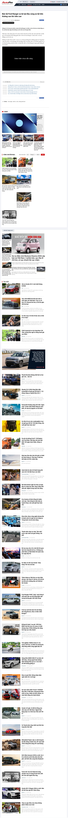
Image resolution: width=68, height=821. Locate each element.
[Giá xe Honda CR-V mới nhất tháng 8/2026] (11, 289)
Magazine (53, 1)
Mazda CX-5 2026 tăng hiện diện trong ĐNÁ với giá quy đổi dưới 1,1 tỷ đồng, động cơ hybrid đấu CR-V (32, 391)
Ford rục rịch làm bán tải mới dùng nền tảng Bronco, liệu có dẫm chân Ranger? (32, 611)
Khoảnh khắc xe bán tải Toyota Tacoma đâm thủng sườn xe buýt (20, 90)
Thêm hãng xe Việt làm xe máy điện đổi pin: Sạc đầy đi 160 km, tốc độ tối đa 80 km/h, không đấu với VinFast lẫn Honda (33, 580)
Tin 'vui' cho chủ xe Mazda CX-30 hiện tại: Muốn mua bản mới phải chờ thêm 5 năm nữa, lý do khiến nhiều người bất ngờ (6, 272)
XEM (43, 154)
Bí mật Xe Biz (64, 4)
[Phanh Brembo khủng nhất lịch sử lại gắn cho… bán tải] (11, 379)
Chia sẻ (42, 20)
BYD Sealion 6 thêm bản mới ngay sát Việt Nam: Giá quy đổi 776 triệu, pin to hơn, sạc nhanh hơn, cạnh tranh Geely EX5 (24, 269)
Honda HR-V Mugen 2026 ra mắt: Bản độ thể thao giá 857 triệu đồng (33, 789)
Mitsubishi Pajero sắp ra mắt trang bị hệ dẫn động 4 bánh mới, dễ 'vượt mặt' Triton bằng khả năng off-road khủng (33, 741)
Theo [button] (23, 81)
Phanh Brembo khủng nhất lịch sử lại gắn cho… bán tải (32, 375)
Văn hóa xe (29, 4)
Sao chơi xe (32, 1)
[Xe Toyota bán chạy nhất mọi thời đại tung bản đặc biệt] (11, 730)
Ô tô (19, 4)
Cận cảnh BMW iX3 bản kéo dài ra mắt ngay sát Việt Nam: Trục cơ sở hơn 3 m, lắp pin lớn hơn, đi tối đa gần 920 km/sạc (33, 301)
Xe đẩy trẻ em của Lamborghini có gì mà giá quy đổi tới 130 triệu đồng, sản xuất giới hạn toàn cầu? (33, 423)
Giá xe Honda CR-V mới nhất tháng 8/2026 (32, 285)
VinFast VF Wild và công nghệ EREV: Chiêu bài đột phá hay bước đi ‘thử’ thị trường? (17, 145)
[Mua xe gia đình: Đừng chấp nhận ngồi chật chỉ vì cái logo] (11, 680)
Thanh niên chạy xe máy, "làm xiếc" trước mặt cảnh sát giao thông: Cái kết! (32, 533)
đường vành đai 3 (22, 101)
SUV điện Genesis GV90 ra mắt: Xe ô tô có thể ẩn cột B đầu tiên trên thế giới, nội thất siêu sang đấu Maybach (32, 757)
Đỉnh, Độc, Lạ (25, 1)
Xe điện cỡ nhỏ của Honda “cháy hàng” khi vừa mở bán (31, 563)
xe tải (17, 101)
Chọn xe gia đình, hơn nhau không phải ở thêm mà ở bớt (32, 804)
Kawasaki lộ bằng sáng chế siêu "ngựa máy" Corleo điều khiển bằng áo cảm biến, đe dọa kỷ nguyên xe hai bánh (33, 406)
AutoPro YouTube (61, 1)
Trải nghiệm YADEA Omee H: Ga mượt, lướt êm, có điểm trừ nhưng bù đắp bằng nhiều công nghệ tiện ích (32, 644)
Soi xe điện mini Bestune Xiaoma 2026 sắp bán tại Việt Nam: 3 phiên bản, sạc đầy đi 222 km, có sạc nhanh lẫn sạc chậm (28, 258)
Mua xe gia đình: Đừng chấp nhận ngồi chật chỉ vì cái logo (37, 118)
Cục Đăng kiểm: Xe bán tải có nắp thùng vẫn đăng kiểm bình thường (21, 85)
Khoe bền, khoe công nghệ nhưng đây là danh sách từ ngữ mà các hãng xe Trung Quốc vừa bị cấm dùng (33, 518)
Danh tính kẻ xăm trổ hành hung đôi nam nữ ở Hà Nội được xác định (32, 471)
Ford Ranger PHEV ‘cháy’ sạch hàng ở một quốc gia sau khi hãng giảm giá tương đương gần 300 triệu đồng (33, 596)
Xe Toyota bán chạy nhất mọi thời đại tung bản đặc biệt (33, 726)
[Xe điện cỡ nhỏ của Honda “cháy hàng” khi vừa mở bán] (11, 567)
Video (6, 111)
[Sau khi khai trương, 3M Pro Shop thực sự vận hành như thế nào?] (24, 179)
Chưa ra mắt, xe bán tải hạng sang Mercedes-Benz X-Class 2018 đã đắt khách (23, 88)
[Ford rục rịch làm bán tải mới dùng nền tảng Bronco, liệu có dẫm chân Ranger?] (11, 614)
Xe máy (43, 4)
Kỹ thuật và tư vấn (36, 4)
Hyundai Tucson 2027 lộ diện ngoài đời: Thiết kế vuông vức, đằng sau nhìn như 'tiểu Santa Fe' (6, 243)
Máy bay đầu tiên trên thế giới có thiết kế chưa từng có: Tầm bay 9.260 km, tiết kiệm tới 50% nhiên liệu (33, 457)
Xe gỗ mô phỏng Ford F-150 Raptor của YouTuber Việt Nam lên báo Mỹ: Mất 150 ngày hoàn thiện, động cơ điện (25, 170)
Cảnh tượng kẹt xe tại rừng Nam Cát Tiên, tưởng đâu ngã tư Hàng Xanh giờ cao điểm (9, 170)
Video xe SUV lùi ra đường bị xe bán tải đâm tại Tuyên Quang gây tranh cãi (22, 91)
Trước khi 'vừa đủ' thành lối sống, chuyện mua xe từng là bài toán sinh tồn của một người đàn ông (9, 222)
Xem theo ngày (22, 154)
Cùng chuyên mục (9, 154)
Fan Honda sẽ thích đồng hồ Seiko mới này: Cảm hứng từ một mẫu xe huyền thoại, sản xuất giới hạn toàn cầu (23, 205)
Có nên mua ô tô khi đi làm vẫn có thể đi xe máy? (33, 316)
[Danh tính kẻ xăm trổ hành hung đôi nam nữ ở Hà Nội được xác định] (11, 475)
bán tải (14, 101)
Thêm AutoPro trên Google (9, 22)
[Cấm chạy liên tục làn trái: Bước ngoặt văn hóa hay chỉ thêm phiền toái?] (28, 137)
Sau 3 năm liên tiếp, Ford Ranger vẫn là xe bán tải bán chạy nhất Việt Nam (22, 93)
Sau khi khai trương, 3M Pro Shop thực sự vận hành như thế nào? (23, 187)
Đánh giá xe (24, 4)
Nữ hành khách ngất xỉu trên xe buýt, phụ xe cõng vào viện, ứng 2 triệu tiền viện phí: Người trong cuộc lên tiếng (33, 486)
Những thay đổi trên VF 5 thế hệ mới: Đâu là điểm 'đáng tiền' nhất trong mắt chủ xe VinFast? (7, 145)
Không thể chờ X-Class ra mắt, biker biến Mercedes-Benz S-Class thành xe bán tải (24, 86)
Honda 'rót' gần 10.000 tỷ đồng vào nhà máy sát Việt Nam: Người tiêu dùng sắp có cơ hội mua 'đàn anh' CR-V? (33, 710)
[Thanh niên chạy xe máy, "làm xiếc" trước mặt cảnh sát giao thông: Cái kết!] (11, 536)
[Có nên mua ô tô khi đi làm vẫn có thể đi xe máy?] (11, 320)
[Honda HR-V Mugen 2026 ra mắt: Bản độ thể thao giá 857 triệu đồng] (11, 793)
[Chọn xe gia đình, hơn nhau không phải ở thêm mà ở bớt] (11, 808)
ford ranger (10, 101)
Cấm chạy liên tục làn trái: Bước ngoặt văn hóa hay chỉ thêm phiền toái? (28, 144)
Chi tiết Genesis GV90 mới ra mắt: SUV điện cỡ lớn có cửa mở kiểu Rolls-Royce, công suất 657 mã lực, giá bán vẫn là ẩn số (6, 257)
